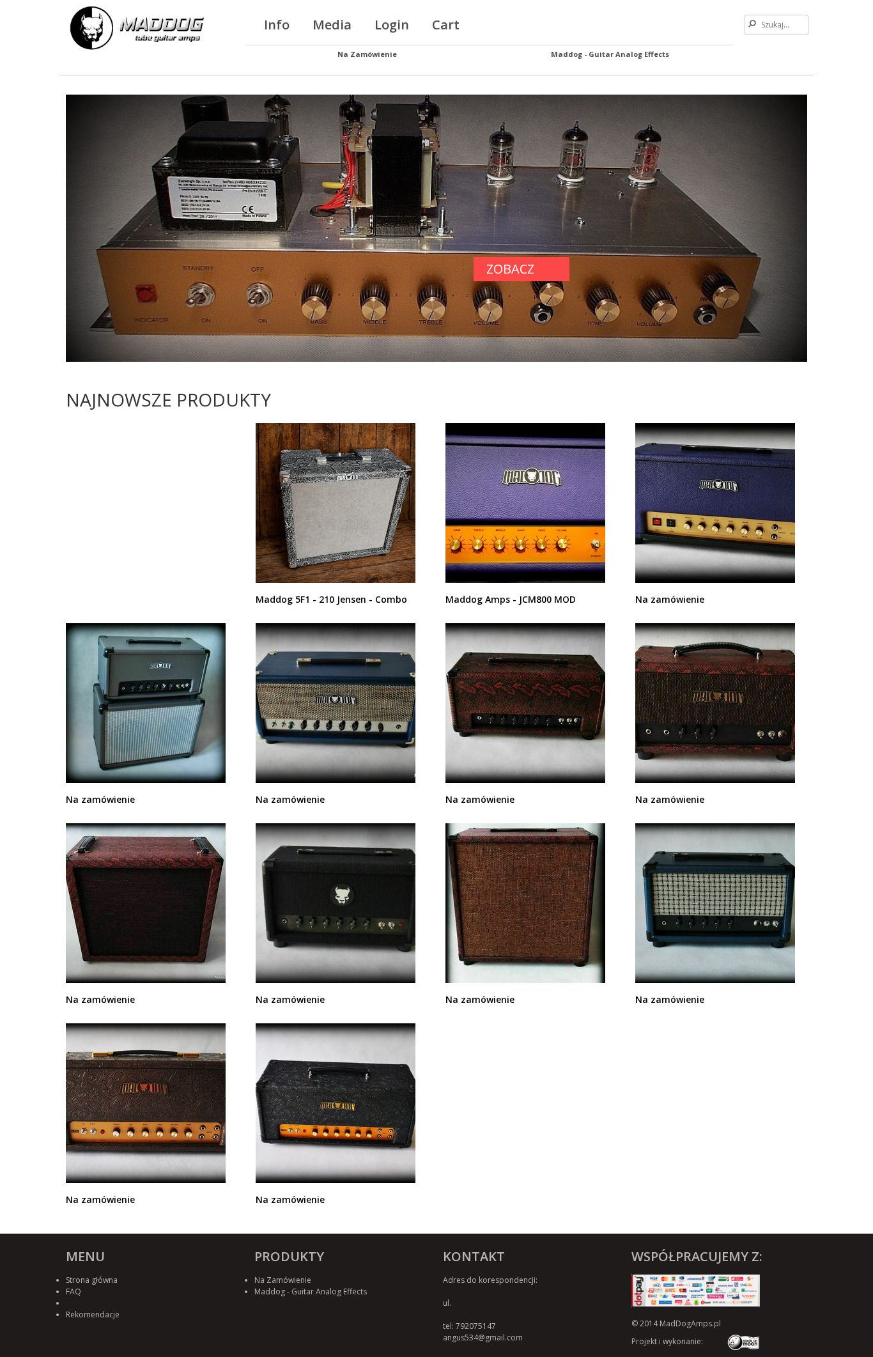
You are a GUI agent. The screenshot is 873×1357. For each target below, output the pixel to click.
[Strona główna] (135, 26)
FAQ (73, 1291)
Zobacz (510, 268)
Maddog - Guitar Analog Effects (610, 54)
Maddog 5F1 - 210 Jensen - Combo (331, 599)
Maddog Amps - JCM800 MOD (510, 599)
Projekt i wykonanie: (667, 1341)
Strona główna (92, 1280)
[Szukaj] (752, 23)
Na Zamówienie (367, 54)
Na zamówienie (669, 599)
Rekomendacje (93, 1314)
